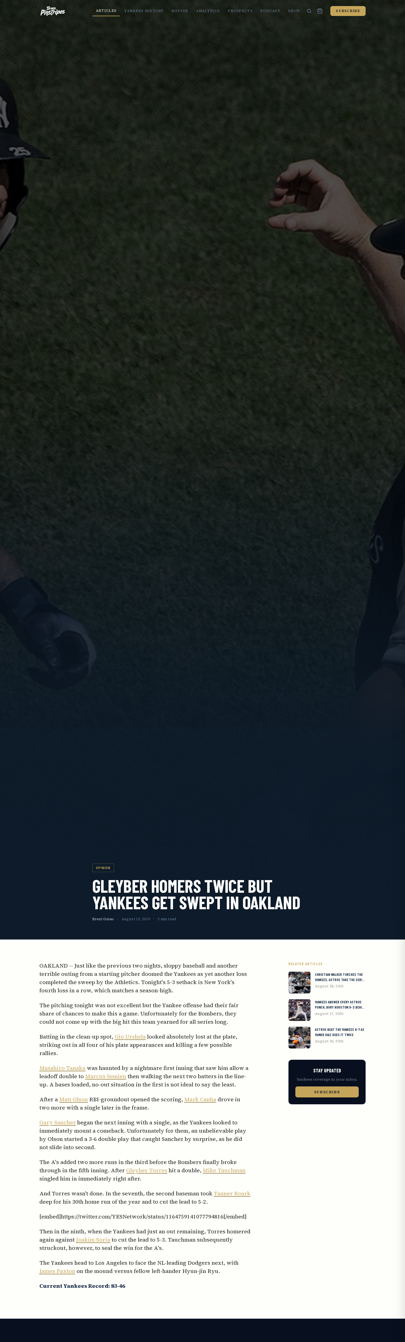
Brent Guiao (103, 919)
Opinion (103, 867)
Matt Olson (73, 1099)
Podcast (270, 11)
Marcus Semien (105, 1076)
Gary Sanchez (57, 1122)
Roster (180, 11)
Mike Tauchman (224, 1170)
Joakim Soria (93, 1240)
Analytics (208, 11)
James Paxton (57, 1271)
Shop (294, 11)
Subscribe (348, 11)
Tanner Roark (232, 1193)
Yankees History (144, 11)
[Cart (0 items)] (320, 11)
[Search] (309, 11)
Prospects (240, 11)
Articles (106, 10)
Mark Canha (200, 1099)
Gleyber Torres (146, 1170)
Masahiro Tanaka (62, 1068)
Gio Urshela (130, 1036)
